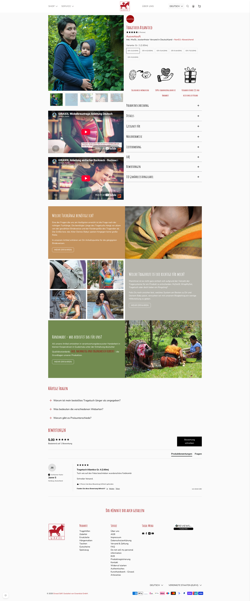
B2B (113, 556)
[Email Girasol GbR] (143, 534)
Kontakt (114, 562)
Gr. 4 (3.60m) (147, 51)
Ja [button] (107, 489)
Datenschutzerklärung (121, 540)
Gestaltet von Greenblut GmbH (75, 593)
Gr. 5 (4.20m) (162, 51)
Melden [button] (111, 489)
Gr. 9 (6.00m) (133, 57)
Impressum (116, 537)
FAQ (113, 546)
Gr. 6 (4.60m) (176, 51)
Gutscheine (84, 546)
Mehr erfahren (140, 305)
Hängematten (85, 540)
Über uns (115, 531)
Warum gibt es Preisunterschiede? (72, 418)
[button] (164, 32)
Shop (51, 6)
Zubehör (83, 534)
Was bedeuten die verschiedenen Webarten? (78, 409)
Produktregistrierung (120, 559)
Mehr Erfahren (63, 249)
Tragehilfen (84, 531)
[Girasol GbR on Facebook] (146, 534)
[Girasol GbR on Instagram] (149, 534)
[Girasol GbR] (125, 6)
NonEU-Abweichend (183, 39)
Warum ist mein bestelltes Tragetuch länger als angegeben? (87, 400)
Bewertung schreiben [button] (189, 441)
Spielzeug (84, 549)
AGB (113, 534)
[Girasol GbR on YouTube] (152, 534)
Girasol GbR (58, 593)
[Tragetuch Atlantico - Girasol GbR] (86, 53)
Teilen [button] (118, 489)
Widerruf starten (119, 565)
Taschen (83, 543)
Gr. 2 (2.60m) (133, 51)
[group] (62, 439)
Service (66, 6)
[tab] (181, 454)
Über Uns (148, 6)
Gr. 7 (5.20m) (191, 51)
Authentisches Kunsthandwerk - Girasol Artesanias (122, 571)
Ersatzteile (84, 537)
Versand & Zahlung (119, 543)
